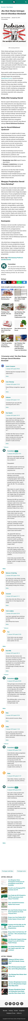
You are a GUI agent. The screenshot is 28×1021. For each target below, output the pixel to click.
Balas (7, 376)
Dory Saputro (9, 413)
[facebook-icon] (6, 1003)
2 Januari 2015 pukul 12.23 (13, 384)
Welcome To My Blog (11, 573)
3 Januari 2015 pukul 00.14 (13, 653)
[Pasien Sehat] (14, 2)
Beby (7, 713)
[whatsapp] (19, 282)
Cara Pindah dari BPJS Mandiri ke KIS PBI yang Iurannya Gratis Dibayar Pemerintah (17, 897)
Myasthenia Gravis (6, 78)
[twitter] (8, 282)
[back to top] (24, 1017)
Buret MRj (8, 650)
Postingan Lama (21, 871)
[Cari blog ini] (26, 2)
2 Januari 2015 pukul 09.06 (13, 369)
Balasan (6, 447)
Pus (8, 632)
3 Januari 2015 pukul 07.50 (13, 715)
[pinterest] (14, 282)
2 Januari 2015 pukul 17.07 (13, 400)
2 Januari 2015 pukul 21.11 (13, 596)
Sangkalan (21, 1010)
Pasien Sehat (13, 1018)
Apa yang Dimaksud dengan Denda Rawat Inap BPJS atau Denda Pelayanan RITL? (17, 911)
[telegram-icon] (17, 1003)
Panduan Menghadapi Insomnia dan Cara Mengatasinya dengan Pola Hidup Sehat (17, 983)
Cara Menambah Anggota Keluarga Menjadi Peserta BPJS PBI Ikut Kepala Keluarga (17, 941)
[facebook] (3, 282)
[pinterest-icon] (13, 1003)
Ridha (7, 726)
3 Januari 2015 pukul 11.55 (13, 729)
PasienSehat (10, 451)
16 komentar (4, 19)
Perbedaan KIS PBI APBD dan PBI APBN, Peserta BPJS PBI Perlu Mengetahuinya (17, 926)
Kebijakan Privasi (11, 1013)
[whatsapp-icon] (21, 1003)
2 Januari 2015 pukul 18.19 (13, 415)
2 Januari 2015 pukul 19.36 (13, 575)
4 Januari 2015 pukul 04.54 (14, 790)
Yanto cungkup (10, 611)
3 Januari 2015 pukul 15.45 (14, 750)
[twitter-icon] (10, 1003)
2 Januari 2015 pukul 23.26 (14, 634)
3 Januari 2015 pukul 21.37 (14, 776)
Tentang (11, 1010)
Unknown (8, 397)
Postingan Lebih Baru (7, 871)
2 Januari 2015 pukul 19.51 (14, 453)
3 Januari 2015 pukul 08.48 (14, 681)
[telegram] (24, 282)
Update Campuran (10, 366)
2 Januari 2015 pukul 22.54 (13, 613)
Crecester (8, 593)
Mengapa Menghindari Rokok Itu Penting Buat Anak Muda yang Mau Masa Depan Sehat (17, 991)
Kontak (16, 1010)
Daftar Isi (19, 1013)
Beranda (5, 1010)
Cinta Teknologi (10, 382)
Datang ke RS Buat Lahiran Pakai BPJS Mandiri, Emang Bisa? (16, 961)
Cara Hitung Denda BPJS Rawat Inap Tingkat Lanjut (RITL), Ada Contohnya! (16, 948)
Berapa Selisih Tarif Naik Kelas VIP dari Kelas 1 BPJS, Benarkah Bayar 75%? (17, 933)
